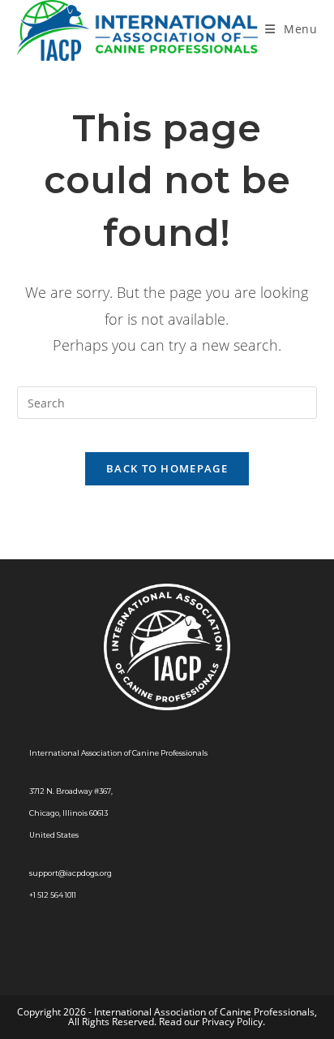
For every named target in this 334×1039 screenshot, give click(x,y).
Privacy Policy (232, 1021)
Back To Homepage (167, 468)
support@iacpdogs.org (70, 873)
